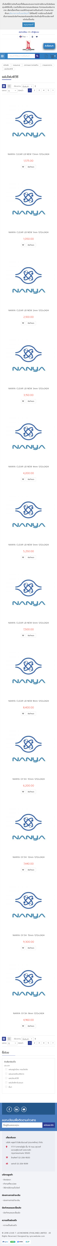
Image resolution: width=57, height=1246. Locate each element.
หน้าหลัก (6, 65)
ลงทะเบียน (23, 32)
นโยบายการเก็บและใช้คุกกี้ (19, 13)
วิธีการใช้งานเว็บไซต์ (11, 1187)
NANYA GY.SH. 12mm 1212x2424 (28, 857)
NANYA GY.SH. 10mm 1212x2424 (29, 779)
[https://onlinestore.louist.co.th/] (28, 45)
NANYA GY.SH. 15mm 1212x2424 (28, 935)
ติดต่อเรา (7, 1179)
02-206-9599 (22, 1163)
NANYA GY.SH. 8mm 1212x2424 (28, 1013)
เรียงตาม (17, 86)
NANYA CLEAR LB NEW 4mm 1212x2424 (28, 466)
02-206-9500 (24, 1157)
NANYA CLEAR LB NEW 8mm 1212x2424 (28, 701)
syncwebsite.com (37, 1236)
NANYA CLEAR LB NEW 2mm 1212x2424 (28, 310)
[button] (23, 167)
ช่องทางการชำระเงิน (11, 1200)
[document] (28, 15)
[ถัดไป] (53, 90)
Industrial (16, 65)
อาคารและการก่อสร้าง (31, 65)
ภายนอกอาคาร (47, 65)
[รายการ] (9, 86)
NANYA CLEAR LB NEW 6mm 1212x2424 (28, 622)
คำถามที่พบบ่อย (9, 1183)
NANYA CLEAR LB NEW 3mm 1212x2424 (28, 388)
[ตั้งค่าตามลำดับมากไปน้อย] (35, 86)
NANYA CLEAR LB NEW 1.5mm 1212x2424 (28, 154)
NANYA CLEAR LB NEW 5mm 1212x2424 (28, 544)
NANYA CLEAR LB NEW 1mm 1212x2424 (28, 232)
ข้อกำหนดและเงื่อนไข (11, 1212)
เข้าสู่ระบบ (35, 32)
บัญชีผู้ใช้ (32, 36)
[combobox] (21, 56)
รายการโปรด (37, 36)
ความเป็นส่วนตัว (10, 1225)
